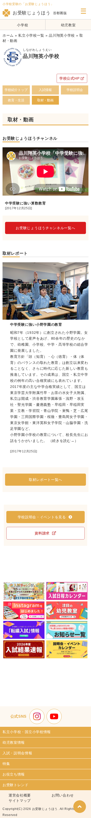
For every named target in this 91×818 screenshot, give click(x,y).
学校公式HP (69, 78)
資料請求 (42, 533)
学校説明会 (74, 90)
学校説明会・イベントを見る (42, 517)
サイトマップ (20, 801)
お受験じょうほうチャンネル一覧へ (45, 228)
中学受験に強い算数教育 (25, 203)
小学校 (22, 25)
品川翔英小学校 (62, 35)
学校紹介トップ (16, 90)
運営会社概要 (20, 795)
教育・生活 (16, 100)
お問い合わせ (63, 795)
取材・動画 (45, 100)
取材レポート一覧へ (45, 480)
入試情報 (45, 90)
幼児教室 (68, 25)
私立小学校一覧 (31, 35)
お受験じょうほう (32, 12)
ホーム (8, 35)
